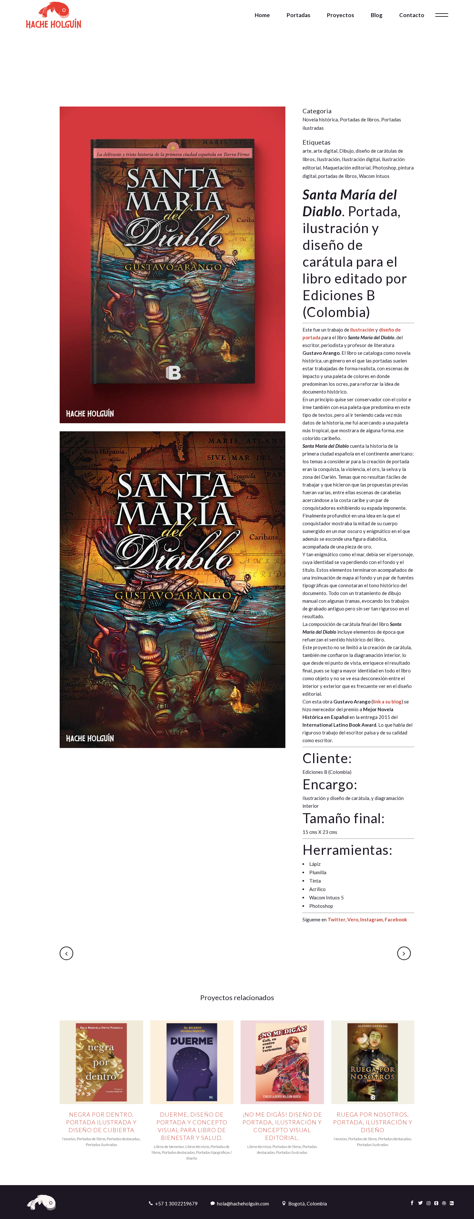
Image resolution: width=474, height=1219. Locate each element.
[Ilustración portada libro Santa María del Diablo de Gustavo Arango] (172, 752)
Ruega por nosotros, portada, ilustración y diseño (372, 1122)
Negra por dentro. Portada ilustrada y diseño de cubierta (101, 1122)
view (101, 1061)
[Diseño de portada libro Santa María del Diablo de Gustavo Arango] (172, 427)
